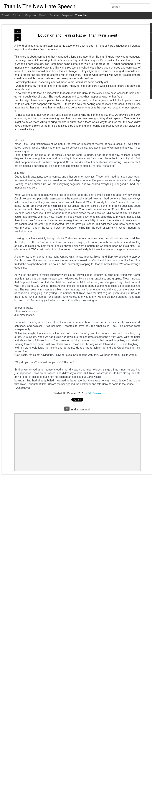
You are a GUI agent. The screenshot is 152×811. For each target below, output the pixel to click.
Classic (6, 15)
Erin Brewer (94, 393)
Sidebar (54, 15)
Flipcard (17, 15)
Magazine (30, 15)
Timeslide (81, 15)
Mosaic (43, 15)
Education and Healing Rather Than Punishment (77, 35)
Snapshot (67, 15)
